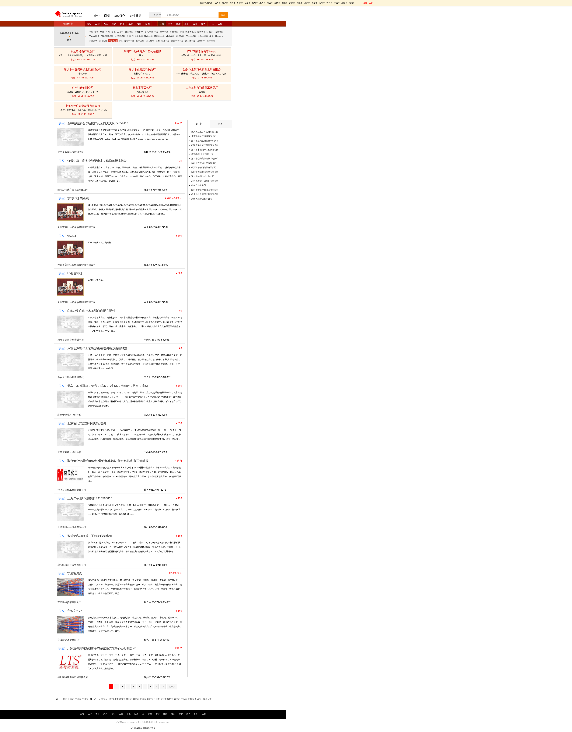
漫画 (91, 31)
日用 (147, 23)
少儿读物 (148, 31)
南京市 (300, 2)
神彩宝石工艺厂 (142, 87)
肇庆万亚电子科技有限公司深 (204, 132)
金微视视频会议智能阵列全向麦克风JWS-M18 (97, 123)
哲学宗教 (211, 40)
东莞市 (344, 2)
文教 (161, 23)
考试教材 (180, 36)
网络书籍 (148, 36)
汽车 (122, 23)
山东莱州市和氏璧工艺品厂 (202, 87)
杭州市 (255, 2)
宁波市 (337, 2)
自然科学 (201, 40)
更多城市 (207, 699)
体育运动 (93, 40)
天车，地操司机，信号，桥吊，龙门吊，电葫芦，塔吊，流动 (107, 385)
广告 (211, 23)
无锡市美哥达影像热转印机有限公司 (76, 227)
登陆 (365, 2)
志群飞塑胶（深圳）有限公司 (204, 181)
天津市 (292, 2)
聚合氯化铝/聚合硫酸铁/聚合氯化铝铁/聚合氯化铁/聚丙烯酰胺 (107, 460)
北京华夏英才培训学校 (69, 414)
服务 (186, 23)
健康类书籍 (190, 31)
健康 (178, 23)
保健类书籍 (202, 31)
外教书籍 (174, 31)
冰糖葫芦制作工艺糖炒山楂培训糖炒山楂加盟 (97, 348)
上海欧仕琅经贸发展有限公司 (82, 105)
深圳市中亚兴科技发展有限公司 (82, 69)
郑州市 (307, 2)
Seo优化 (119, 16)
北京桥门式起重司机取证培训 (86, 423)
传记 (211, 31)
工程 (220, 23)
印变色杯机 (74, 273)
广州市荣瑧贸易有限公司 (202, 51)
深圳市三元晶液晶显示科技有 (204, 140)
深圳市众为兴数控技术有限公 (204, 158)
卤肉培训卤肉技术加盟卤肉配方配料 (91, 310)
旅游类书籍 (203, 36)
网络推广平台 (149, 728)
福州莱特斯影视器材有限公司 (72, 677)
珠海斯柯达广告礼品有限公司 (72, 189)
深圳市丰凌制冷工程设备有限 (204, 149)
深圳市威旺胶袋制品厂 (142, 69)
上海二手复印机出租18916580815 (89, 498)
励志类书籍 (190, 40)
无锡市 (352, 2)
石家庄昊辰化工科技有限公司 (204, 145)
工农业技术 (94, 36)
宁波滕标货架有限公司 (69, 602)
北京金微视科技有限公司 (70, 152)
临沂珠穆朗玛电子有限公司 (203, 167)
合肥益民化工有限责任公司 (71, 489)
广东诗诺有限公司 (82, 87)
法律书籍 (219, 31)
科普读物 (170, 36)
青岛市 (329, 2)
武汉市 (270, 2)
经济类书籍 (159, 36)
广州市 (240, 2)
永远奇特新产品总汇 (83, 51)
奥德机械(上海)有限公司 (202, 154)
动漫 (96, 31)
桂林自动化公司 (198, 185)
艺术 (158, 40)
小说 (120, 40)
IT (155, 23)
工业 (97, 23)
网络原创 (112, 40)
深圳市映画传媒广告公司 (202, 176)
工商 (131, 23)
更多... (221, 124)
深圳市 (233, 2)
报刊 (182, 31)
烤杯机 (71, 235)
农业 (195, 23)
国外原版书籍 (107, 36)
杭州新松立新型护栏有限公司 (204, 194)
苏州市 (277, 2)
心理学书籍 (129, 40)
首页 (89, 23)
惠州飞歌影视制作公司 (201, 199)
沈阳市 (322, 2)
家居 (106, 23)
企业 (97, 16)
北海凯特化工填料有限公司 (203, 136)
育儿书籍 (165, 40)
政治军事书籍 (177, 40)
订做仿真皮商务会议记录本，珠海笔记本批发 (97, 160)
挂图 (108, 31)
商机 (107, 16)
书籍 (156, 31)
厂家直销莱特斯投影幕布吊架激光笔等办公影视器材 (101, 648)
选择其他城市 (207, 2)
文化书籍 (103, 40)
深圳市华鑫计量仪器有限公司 (204, 190)
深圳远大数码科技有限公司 (203, 163)
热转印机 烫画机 (78, 198)
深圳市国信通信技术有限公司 (204, 172)
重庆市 (262, 2)
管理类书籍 (120, 36)
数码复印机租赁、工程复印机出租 (89, 535)
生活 (170, 23)
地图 (102, 31)
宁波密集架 (74, 573)
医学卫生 (140, 40)
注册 (371, 2)
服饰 (139, 23)
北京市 (225, 2)
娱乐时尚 (150, 40)
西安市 (285, 2)
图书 (113, 31)
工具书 (120, 31)
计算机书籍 (137, 36)
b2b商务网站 (136, 728)
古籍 (129, 36)
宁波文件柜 (74, 610)
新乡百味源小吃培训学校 (70, 339)
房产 (114, 23)
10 (162, 686)
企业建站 (136, 16)
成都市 (247, 2)
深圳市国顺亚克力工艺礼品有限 (142, 51)
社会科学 (219, 36)
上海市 (218, 2)
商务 (203, 23)
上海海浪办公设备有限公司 (71, 527)
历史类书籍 (191, 36)
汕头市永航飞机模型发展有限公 (202, 69)
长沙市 (314, 2)
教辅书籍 (129, 31)
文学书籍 (164, 31)
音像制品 (139, 31)
